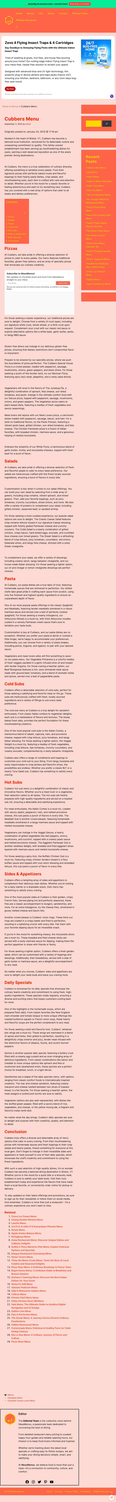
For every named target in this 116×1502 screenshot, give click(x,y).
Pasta (11, 223)
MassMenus (28, 1465)
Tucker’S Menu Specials (98, 181)
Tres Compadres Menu (98, 194)
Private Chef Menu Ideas (25, 1297)
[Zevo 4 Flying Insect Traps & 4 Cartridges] (96, 69)
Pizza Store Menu (20, 1341)
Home (19, 13)
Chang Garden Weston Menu (27, 1219)
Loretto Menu (18, 1223)
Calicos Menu (18, 1294)
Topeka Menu (93, 279)
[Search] (106, 124)
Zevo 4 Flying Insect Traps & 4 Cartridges (39, 43)
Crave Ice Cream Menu (23, 1216)
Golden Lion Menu (21, 1311)
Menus (30, 13)
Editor (22, 1414)
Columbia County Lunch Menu (21, 1401)
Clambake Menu (15, 1398)
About (51, 13)
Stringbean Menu (20, 1236)
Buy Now (10, 89)
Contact (63, 13)
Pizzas (11, 217)
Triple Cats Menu (95, 185)
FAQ (41, 13)
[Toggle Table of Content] (24, 213)
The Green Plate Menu (98, 231)
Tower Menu (92, 176)
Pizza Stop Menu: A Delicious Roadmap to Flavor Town (41, 1267)
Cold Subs (13, 227)
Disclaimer (86, 1491)
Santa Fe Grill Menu (22, 1284)
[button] (16, 27)
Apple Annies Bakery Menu (26, 1233)
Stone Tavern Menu (22, 1257)
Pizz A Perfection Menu (24, 1314)
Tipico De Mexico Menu (98, 284)
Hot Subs (12, 230)
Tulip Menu (92, 172)
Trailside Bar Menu (96, 167)
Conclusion (13, 241)
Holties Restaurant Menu (25, 1324)
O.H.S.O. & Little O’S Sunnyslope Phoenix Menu (37, 1226)
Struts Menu (18, 1230)
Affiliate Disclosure (26, 20)
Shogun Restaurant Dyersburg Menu (31, 1253)
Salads (11, 220)
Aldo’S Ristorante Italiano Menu (28, 1290)
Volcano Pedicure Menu (24, 1287)
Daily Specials (14, 237)
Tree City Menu (94, 190)
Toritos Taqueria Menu (98, 259)
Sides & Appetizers (17, 234)
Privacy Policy (80, 13)
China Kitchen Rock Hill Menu (27, 1301)
